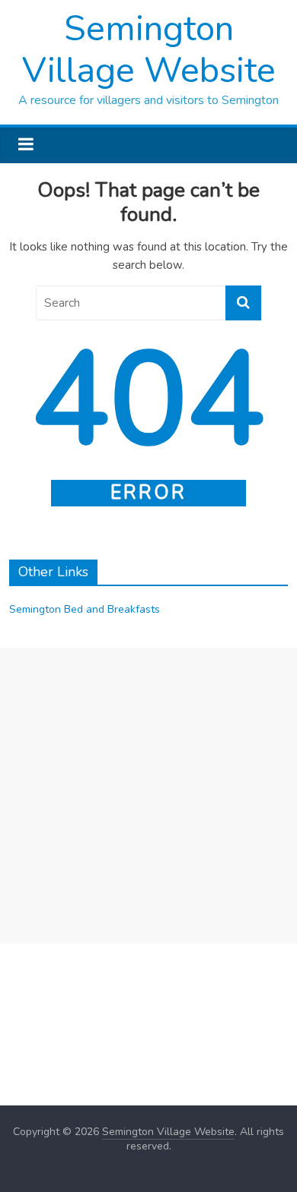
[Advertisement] (148, 796)
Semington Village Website (149, 49)
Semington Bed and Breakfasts (84, 609)
